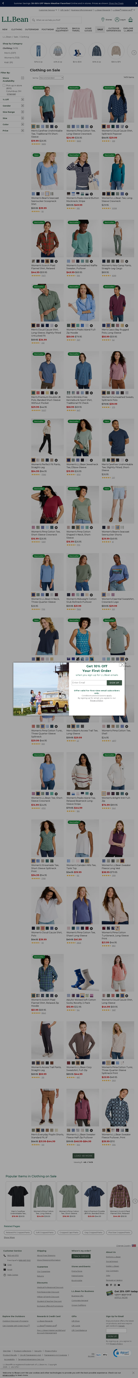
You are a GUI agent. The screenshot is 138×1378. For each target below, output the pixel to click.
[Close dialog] (121, 664)
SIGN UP (114, 683)
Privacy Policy (96, 700)
